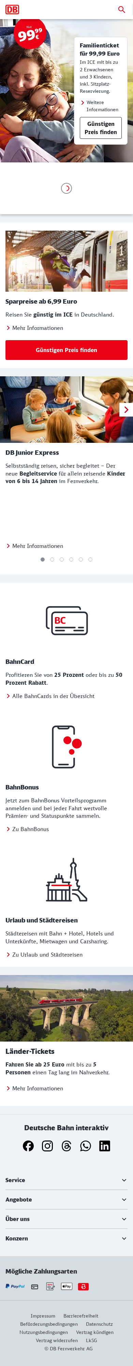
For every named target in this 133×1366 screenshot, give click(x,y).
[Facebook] (28, 1145)
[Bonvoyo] (83, 1286)
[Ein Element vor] (126, 410)
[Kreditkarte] (34, 1286)
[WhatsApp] (85, 1145)
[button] (66, 1180)
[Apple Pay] (66, 1286)
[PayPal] (15, 1286)
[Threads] (66, 1145)
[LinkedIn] (104, 1145)
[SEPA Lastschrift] (50, 1286)
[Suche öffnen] (121, 9)
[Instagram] (47, 1145)
